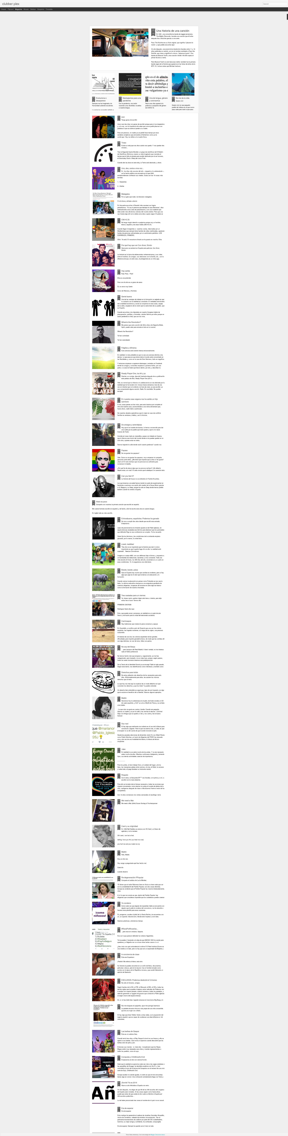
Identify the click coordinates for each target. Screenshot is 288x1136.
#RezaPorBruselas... (129, 928)
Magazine (18, 9)
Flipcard (11, 9)
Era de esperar (127, 1108)
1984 (123, 749)
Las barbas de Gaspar (130, 1031)
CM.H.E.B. (125, 219)
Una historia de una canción (172, 30)
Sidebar (33, 9)
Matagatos (125, 194)
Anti (123, 117)
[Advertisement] (144, 18)
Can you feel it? (127, 476)
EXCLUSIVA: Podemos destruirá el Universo (139, 980)
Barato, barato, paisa (129, 569)
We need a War (127, 800)
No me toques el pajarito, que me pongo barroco (140, 1005)
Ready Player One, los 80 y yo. (133, 373)
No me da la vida (182, 98)
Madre (123, 698)
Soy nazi (124, 723)
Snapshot (40, 9)
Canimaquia (126, 621)
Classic (3, 9)
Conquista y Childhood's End (133, 1057)
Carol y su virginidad (129, 826)
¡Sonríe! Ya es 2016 (129, 1082)
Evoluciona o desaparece (101, 99)
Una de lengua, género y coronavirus (158, 99)
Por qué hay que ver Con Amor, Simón (136, 245)
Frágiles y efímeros (128, 347)
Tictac (123, 142)
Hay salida (125, 271)
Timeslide (49, 9)
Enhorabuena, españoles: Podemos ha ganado (140, 518)
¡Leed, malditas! (127, 544)
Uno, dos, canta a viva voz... (132, 168)
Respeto (124, 775)
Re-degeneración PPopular (132, 877)
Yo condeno (126, 903)
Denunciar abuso (160, 1134)
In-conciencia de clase (130, 954)
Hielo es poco (101, 501)
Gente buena (126, 296)
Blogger (153, 1134)
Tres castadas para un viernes (133, 595)
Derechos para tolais (129, 672)
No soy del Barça (128, 646)
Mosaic (26, 9)
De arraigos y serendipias (131, 424)
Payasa (124, 450)
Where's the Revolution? (131, 322)
